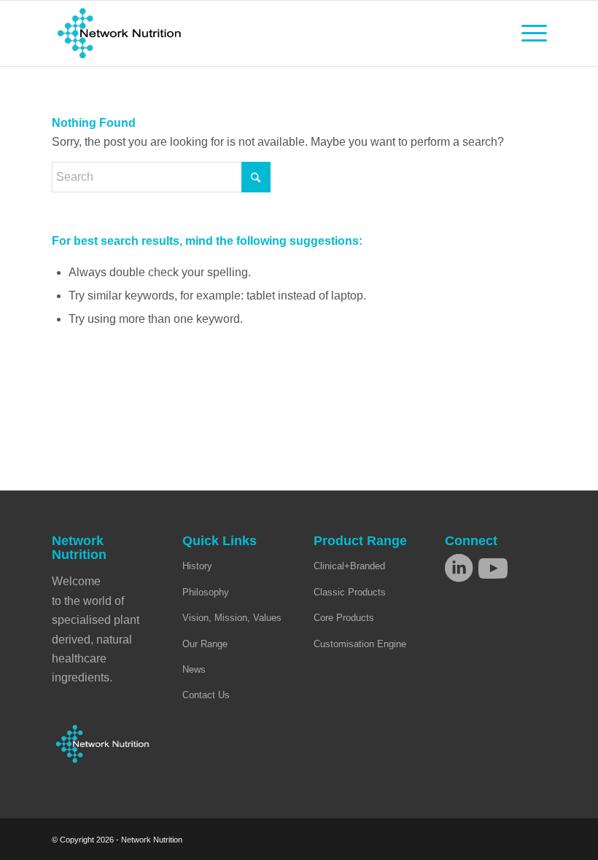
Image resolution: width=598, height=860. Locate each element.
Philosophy (205, 592)
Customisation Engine (360, 643)
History (197, 565)
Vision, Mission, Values (231, 617)
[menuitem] (527, 33)
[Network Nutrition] (119, 33)
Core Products (344, 617)
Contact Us (206, 694)
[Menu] (527, 33)
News (194, 669)
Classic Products (350, 592)
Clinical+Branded (349, 565)
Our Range (205, 643)
